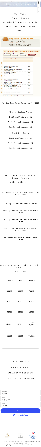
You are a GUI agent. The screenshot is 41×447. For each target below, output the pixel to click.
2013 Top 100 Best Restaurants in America (20, 204)
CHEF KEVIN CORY (20, 361)
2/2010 (20, 312)
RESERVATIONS (39, 6)
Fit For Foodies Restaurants (19, 122)
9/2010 (9, 291)
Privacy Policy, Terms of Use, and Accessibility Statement (19, 445)
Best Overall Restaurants (18, 117)
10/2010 (31, 280)
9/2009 (9, 336)
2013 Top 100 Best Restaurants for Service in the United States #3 (20, 195)
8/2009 (20, 336)
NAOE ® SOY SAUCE (20, 367)
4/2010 (31, 301)
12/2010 (9, 280)
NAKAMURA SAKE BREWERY (20, 373)
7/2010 (31, 291)
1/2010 (31, 312)
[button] (20, 410)
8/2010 (20, 291)
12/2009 (9, 324)
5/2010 (20, 301)
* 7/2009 (31, 336)
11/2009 (20, 324)
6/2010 (9, 301)
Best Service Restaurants (19, 127)
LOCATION (11, 379)
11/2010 (20, 280)
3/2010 (9, 312)
